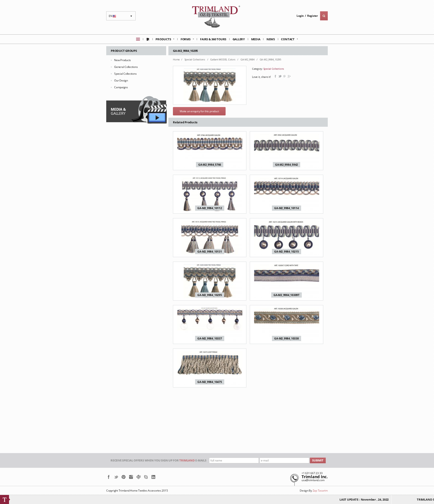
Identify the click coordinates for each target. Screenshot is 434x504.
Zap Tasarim (320, 490)
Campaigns (121, 87)
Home (176, 59)
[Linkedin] (153, 477)
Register (312, 16)
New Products (122, 60)
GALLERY (118, 111)
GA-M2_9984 (248, 59)
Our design (121, 80)
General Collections (126, 67)
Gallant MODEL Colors (223, 59)
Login (300, 16)
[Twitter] (116, 477)
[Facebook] (108, 477)
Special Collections (125, 74)
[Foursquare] (138, 477)
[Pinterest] (123, 477)
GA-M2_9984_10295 (270, 59)
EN (113, 17)
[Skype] (146, 477)
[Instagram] (131, 477)
